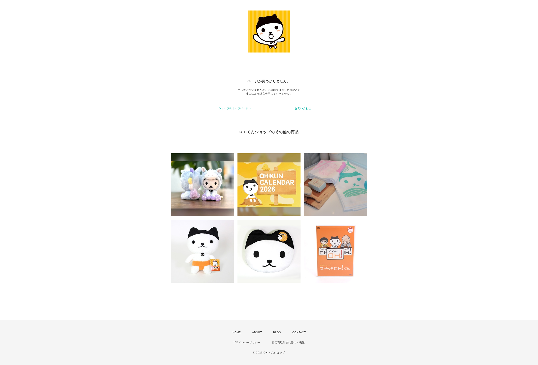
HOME (236, 332)
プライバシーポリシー (247, 342)
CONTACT (299, 332)
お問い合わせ (303, 108)
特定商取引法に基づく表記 (288, 342)
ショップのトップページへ (235, 108)
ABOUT (257, 332)
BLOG (277, 332)
